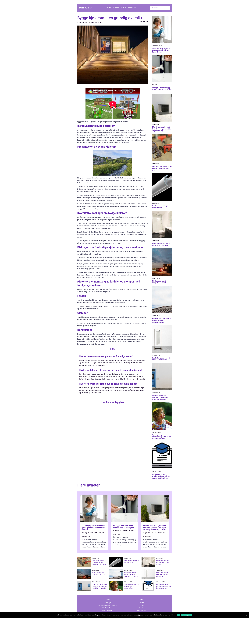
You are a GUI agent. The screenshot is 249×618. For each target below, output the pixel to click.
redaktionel (144, 21)
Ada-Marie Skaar (159, 533)
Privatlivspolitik (186, 615)
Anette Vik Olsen (129, 531)
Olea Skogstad (100, 533)
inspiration (86, 536)
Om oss (116, 8)
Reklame (108, 8)
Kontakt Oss (132, 8)
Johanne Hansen (96, 22)
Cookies (123, 8)
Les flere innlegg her (112, 402)
